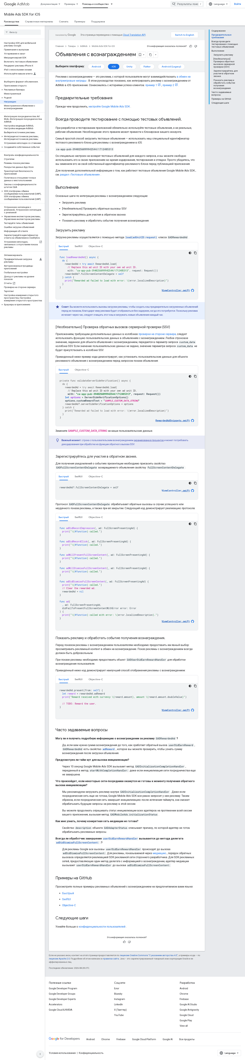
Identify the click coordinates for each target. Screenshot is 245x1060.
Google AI (168, 1039)
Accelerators (55, 1004)
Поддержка (98, 21)
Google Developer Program (63, 988)
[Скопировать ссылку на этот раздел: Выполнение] (82, 188)
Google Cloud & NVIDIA (60, 1009)
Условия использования (62, 1053)
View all (184, 1025)
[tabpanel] (127, 274)
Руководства (11, 21)
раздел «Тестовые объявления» (80, 174)
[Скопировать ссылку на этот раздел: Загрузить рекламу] (88, 231)
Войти (237, 4)
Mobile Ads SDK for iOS (22, 14)
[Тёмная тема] (190, 253)
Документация (48, 4)
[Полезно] (190, 46)
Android (96, 66)
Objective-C (69, 905)
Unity (129, 66)
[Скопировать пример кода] (195, 253)
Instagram (119, 999)
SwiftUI (66, 899)
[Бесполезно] (195, 46)
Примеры (69, 4)
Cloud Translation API (134, 35)
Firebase (184, 999)
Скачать (63, 21)
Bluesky (118, 993)
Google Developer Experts (62, 999)
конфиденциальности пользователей (102, 926)
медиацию (159, 853)
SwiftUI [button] (78, 246)
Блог (116, 988)
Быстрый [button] (64, 246)
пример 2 (168, 85)
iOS (114, 66)
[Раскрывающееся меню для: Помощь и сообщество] (113, 4)
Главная (60, 46)
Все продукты (186, 1039)
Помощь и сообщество (95, 4)
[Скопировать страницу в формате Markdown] (151, 55)
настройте (109, 106)
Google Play (186, 1020)
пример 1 (151, 85)
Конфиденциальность (91, 1053)
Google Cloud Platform (144, 1039)
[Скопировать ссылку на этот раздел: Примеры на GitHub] (95, 878)
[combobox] (187, 4)
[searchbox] (22, 32)
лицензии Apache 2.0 (59, 958)
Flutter (147, 66)
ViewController (176, 490)
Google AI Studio (188, 1004)
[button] (22, 90)
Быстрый (68, 893)
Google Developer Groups (62, 993)
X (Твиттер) (120, 1009)
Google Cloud (187, 1015)
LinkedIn (118, 1004)
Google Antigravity (189, 1009)
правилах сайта (111, 958)
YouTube (119, 1015)
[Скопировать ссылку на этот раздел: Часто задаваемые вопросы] (111, 730)
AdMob (23, 4)
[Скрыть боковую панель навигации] (40, 1054)
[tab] (64, 246)
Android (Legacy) (171, 66)
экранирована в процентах (149, 440)
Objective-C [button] (95, 246)
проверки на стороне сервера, (157, 334)
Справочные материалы (39, 21)
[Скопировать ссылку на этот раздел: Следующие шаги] (91, 918)
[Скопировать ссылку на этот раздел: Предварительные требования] (115, 98)
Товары (72, 46)
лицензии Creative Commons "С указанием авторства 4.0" (149, 955)
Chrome (184, 993)
